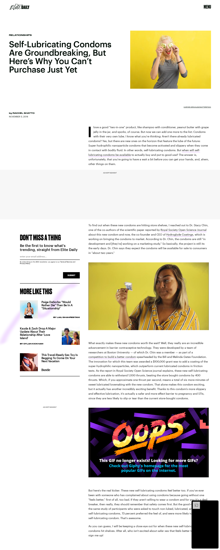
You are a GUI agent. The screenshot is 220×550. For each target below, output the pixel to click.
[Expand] (194, 503)
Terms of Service (66, 262)
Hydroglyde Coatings (179, 234)
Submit (71, 275)
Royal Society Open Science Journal (184, 229)
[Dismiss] (215, 503)
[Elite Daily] (19, 7)
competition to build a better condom (112, 356)
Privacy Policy (25, 263)
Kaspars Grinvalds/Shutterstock (197, 107)
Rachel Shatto (24, 113)
